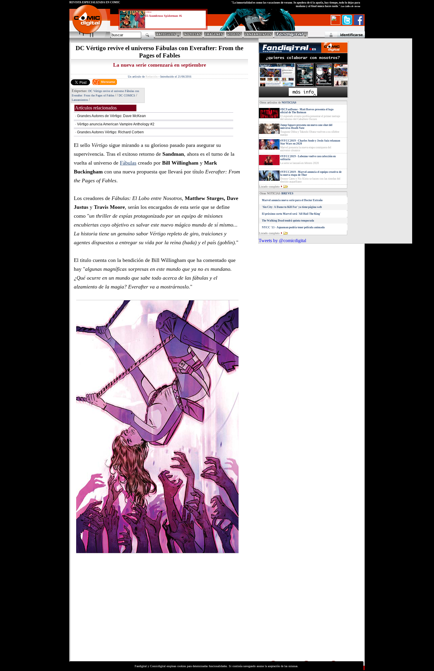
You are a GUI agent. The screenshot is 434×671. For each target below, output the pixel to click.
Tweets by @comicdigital (282, 240)
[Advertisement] (124, 618)
